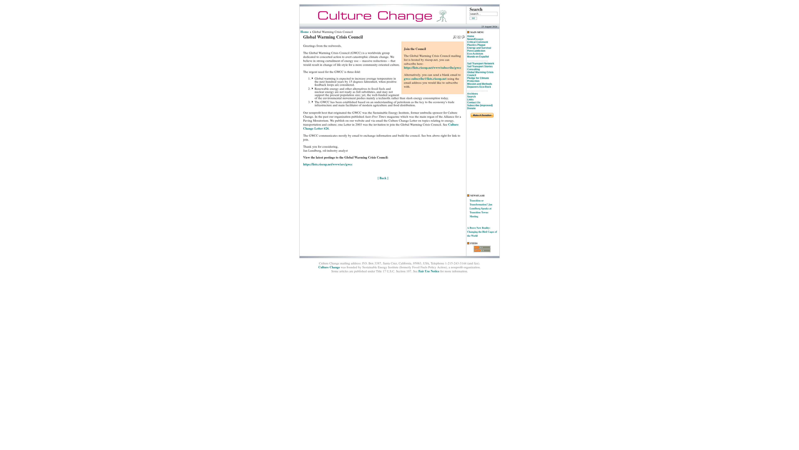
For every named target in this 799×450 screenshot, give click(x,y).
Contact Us (473, 102)
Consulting (473, 69)
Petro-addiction (476, 50)
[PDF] (454, 35)
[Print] (458, 35)
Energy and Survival (479, 47)
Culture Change (329, 267)
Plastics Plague (476, 45)
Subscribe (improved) (480, 105)
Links (470, 99)
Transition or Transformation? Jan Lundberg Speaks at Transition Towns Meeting (481, 208)
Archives (472, 93)
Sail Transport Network (480, 63)
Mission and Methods (479, 83)
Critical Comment (477, 42)
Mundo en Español (478, 56)
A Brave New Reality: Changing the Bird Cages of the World (482, 232)
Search (471, 96)
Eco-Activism (475, 53)
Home (304, 31)
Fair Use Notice (428, 271)
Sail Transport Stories (480, 66)
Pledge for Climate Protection (478, 79)
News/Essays (475, 39)
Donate (471, 108)
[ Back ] (383, 178)
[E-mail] (463, 35)
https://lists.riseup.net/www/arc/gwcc (327, 164)
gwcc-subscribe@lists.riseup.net (425, 78)
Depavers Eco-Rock (479, 86)
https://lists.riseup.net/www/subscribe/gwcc (432, 67)
